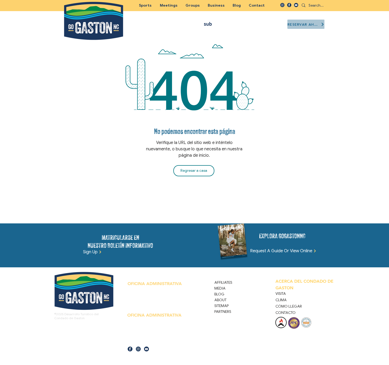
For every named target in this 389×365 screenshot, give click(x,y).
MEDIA (219, 288)
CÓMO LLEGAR (288, 306)
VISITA (280, 293)
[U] (296, 5)
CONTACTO (285, 312)
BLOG (219, 294)
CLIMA (281, 300)
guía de (132, 340)
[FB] (289, 5)
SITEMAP (221, 305)
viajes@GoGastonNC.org (153, 340)
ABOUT (220, 300)
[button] (193, 5)
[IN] (282, 5)
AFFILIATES (223, 282)
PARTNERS (222, 311)
